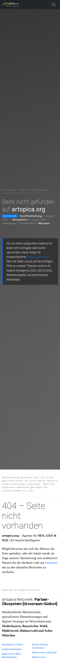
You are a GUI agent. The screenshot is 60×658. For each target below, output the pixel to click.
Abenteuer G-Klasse (12, 644)
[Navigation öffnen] (53, 4)
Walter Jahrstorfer (38, 257)
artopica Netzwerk (11, 649)
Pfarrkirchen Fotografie (44, 652)
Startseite (51, 562)
